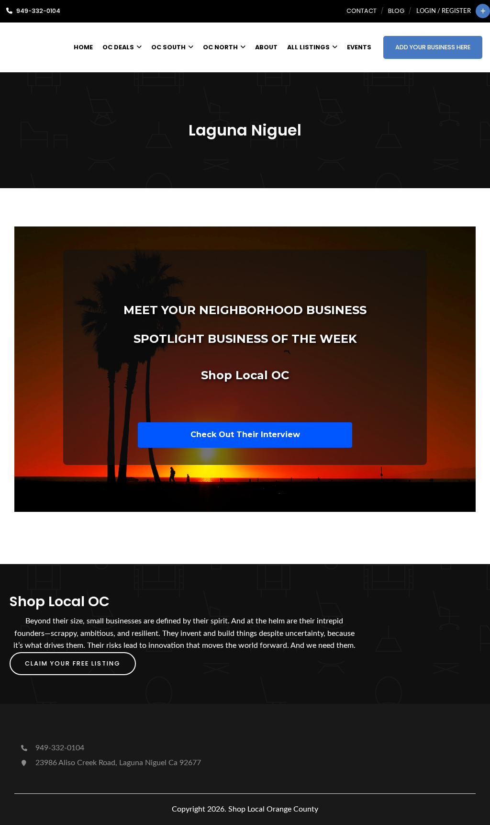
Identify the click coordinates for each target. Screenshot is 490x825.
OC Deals (118, 47)
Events (359, 47)
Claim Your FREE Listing (73, 663)
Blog (396, 11)
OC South (168, 47)
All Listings (308, 47)
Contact (361, 11)
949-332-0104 (58, 748)
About (266, 47)
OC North (220, 47)
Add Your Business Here (432, 47)
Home (83, 47)
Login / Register (443, 11)
